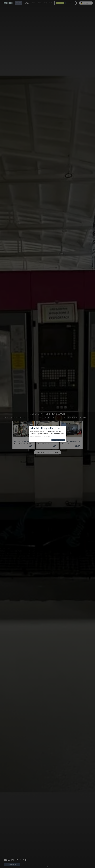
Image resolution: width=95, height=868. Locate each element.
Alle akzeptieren (58, 440)
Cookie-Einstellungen (43, 440)
